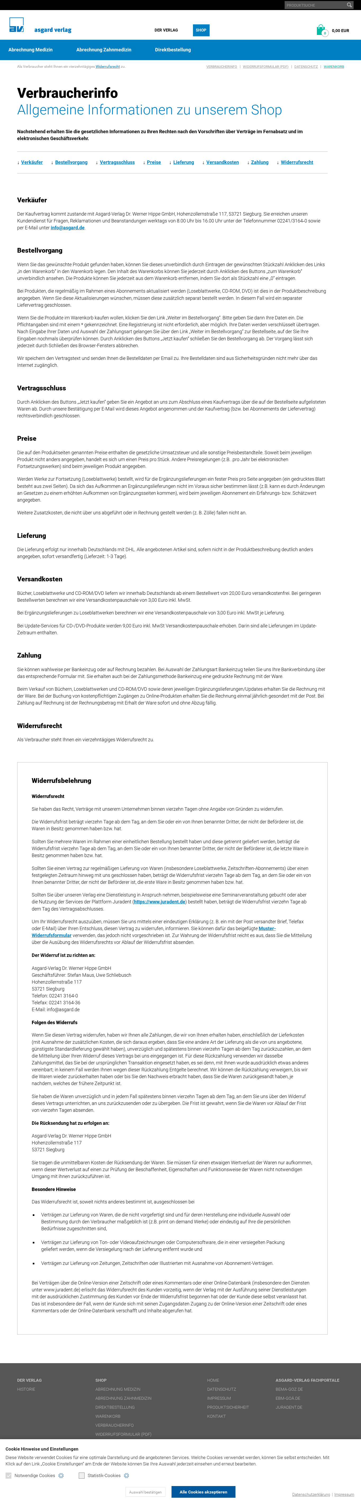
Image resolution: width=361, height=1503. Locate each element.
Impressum (344, 1494)
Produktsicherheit (228, 1407)
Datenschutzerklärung (311, 1494)
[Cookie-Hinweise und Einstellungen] (61, 1476)
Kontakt (216, 1416)
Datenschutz (306, 67)
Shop (201, 30)
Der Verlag (166, 30)
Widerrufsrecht (108, 66)
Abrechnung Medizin (30, 49)
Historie (26, 1389)
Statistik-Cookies (104, 1475)
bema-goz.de (289, 1389)
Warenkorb (334, 67)
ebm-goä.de (288, 1398)
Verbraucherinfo (221, 67)
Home (213, 1380)
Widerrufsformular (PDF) (266, 67)
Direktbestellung (173, 49)
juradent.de (289, 1407)
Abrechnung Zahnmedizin (103, 49)
